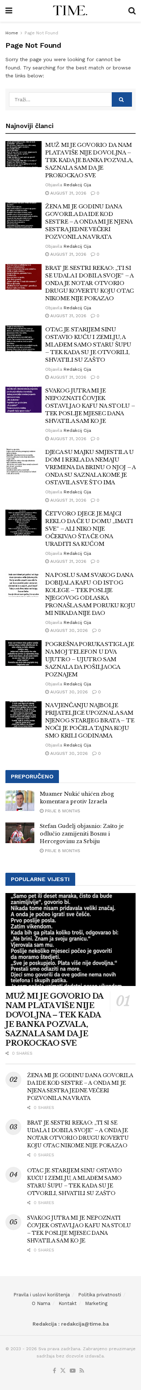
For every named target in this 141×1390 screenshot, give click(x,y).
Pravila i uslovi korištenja (41, 1294)
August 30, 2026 (68, 630)
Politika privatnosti (99, 1294)
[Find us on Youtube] (73, 1371)
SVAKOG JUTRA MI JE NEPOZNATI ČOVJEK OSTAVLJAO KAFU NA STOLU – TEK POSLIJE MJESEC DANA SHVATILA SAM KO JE (90, 405)
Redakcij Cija (77, 184)
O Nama (41, 1303)
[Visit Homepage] (70, 11)
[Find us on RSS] (82, 1371)
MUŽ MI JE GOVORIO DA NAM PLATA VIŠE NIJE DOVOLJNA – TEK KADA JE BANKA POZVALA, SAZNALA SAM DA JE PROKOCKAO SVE (89, 160)
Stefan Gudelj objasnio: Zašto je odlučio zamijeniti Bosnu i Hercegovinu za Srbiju (82, 834)
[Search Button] (132, 11)
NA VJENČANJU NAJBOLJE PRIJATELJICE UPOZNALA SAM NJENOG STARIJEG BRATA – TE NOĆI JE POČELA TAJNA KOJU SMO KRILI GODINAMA (89, 720)
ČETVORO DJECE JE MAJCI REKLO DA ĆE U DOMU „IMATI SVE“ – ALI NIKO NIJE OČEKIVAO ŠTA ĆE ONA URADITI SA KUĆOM (89, 528)
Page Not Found (41, 32)
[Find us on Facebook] (54, 1371)
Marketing (96, 1303)
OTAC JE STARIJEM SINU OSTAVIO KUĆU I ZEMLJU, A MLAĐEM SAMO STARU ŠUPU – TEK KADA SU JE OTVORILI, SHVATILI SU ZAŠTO (88, 344)
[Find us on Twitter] (63, 1371)
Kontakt (68, 1303)
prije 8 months (61, 810)
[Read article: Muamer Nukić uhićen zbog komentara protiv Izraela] (19, 800)
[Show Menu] (8, 11)
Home (11, 32)
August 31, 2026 (67, 193)
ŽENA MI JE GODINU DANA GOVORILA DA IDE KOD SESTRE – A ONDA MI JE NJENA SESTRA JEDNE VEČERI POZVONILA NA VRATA (88, 221)
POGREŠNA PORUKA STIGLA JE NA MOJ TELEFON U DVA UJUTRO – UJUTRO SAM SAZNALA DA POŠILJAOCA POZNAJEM (89, 659)
